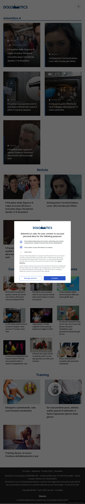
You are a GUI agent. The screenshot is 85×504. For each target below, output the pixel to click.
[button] (42, 252)
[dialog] (42, 252)
